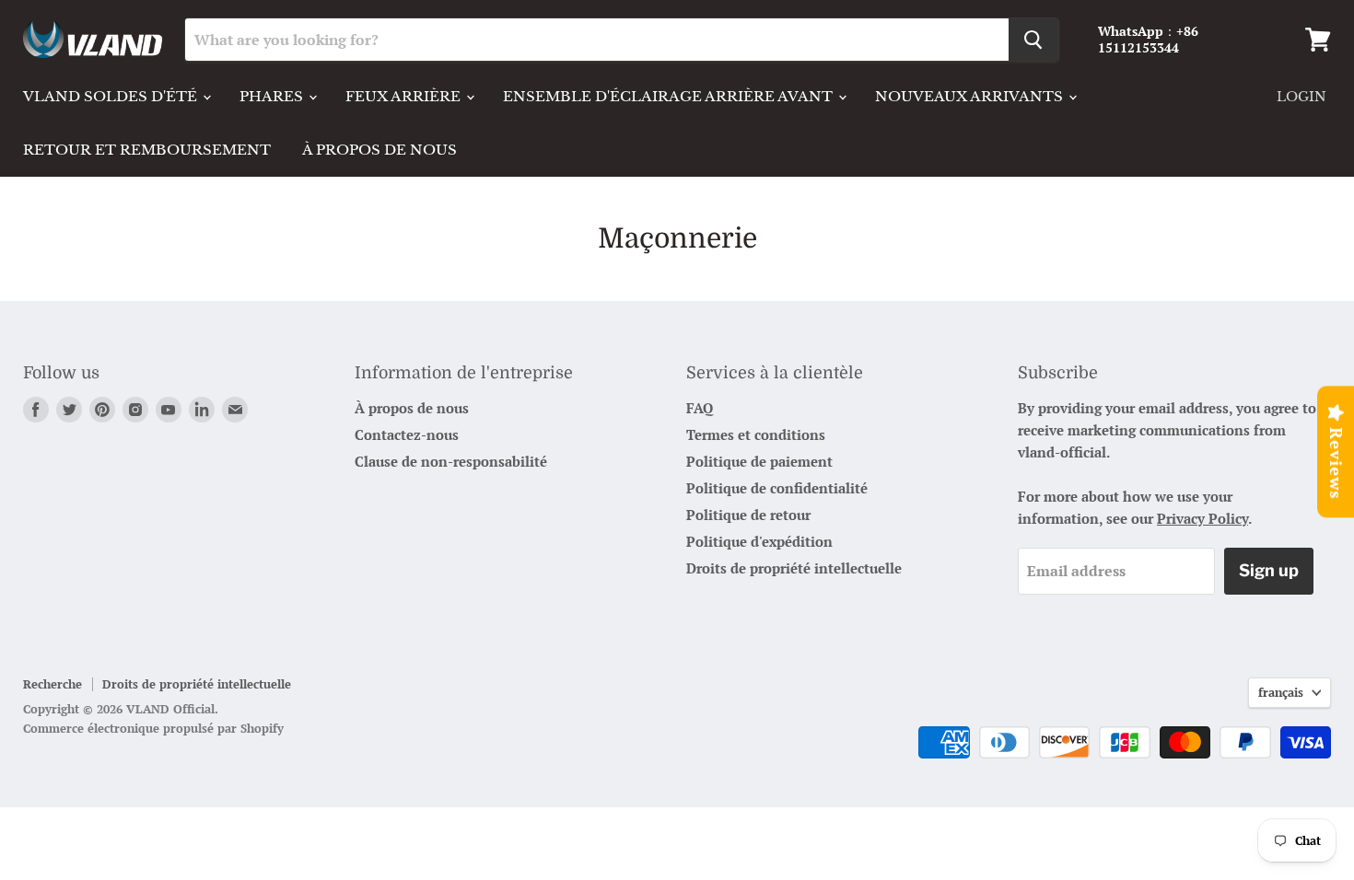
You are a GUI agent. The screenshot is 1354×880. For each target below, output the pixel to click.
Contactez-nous (407, 434)
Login (1301, 96)
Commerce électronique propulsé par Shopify (153, 728)
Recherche (52, 684)
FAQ (699, 408)
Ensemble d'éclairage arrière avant (669, 96)
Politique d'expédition (759, 541)
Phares (273, 96)
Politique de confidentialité (777, 488)
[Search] (1033, 39)
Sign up (1269, 570)
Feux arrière (404, 96)
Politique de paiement (759, 461)
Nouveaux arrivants (971, 96)
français (1280, 692)
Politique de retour (748, 514)
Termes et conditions (755, 434)
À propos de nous (379, 149)
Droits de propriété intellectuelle (794, 568)
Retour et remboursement (147, 149)
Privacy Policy (1202, 518)
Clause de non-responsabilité (451, 461)
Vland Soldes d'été (112, 96)
